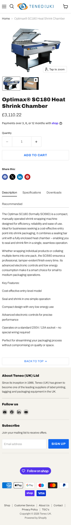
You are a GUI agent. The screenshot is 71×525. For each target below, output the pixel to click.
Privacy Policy (30, 509)
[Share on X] (12, 177)
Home (6, 18)
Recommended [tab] (12, 204)
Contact (58, 505)
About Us (44, 505)
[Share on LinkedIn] (20, 177)
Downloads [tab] (54, 192)
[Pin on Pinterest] (27, 177)
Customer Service (24, 505)
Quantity (7, 132)
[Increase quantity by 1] (36, 141)
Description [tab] (9, 192)
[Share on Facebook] (5, 177)
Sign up (58, 443)
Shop (7, 505)
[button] (11, 83)
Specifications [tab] (31, 192)
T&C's (45, 509)
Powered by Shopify (36, 518)
